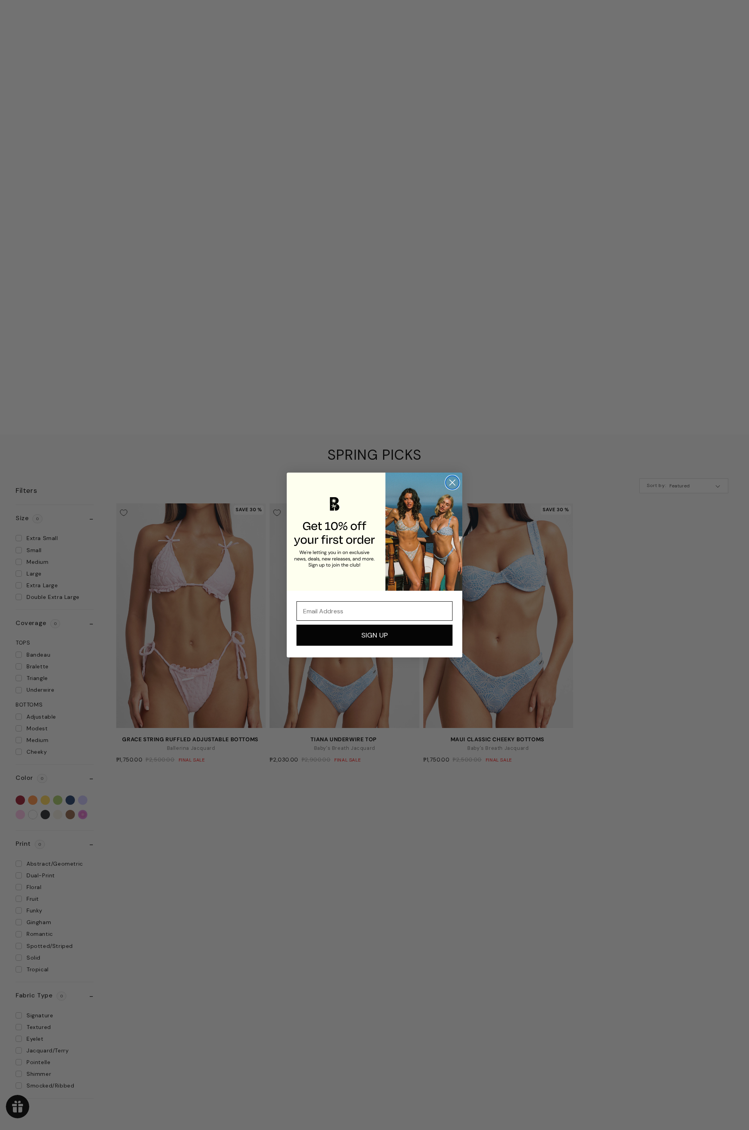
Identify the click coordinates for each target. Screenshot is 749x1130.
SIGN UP (374, 635)
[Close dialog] (452, 482)
